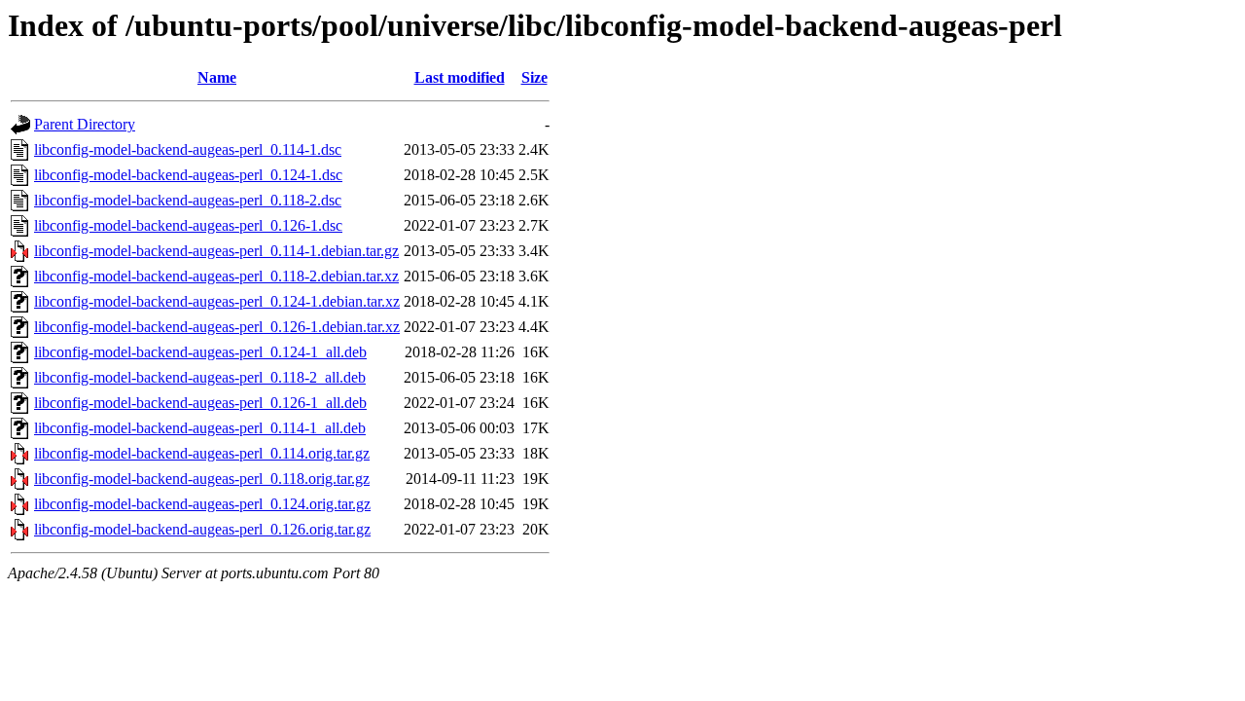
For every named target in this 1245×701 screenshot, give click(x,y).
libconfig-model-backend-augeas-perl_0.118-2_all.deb (200, 377)
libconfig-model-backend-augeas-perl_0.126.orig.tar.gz (202, 529)
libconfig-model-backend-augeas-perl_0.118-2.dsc (187, 200)
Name (216, 77)
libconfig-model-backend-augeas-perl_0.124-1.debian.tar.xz (217, 301)
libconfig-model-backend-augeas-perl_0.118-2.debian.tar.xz (216, 276)
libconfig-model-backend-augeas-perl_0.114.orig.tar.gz (202, 453)
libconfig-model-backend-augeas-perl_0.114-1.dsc (187, 149)
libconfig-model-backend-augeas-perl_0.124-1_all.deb (200, 352)
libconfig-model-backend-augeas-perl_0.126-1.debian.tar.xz (217, 326)
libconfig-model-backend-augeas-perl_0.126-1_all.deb (200, 402)
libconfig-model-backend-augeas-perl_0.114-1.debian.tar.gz (216, 250)
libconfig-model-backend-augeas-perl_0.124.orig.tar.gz (202, 504)
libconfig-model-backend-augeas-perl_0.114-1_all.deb (200, 428)
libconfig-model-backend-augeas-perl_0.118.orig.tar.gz (202, 478)
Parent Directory (84, 124)
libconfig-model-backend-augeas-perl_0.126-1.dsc (188, 225)
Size (534, 77)
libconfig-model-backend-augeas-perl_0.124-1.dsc (188, 174)
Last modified (459, 77)
